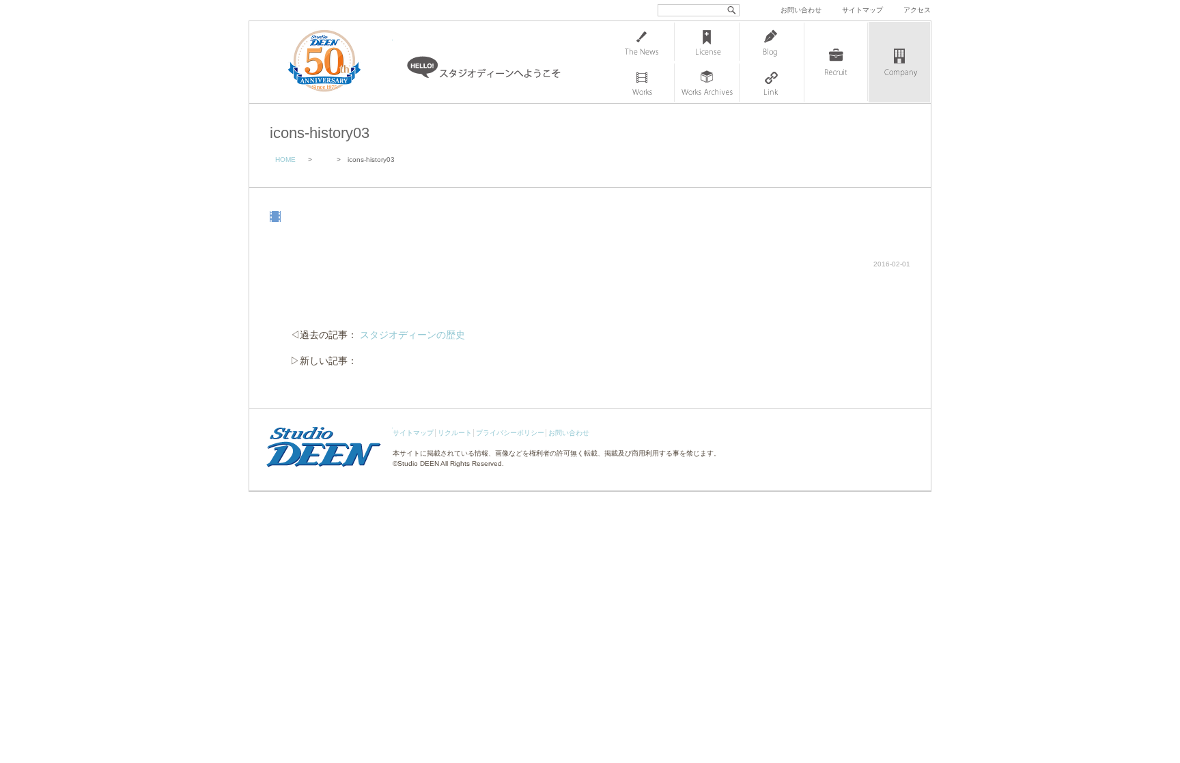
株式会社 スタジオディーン (338, 62)
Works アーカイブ (707, 82)
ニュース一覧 (642, 41)
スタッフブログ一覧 (772, 41)
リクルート (455, 432)
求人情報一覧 (835, 62)
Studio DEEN (418, 463)
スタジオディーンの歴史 (412, 334)
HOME (285, 159)
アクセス (917, 10)
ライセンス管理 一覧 (707, 41)
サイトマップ (862, 10)
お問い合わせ (801, 10)
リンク (772, 82)
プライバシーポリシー (510, 432)
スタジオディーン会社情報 (899, 62)
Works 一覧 (642, 82)
